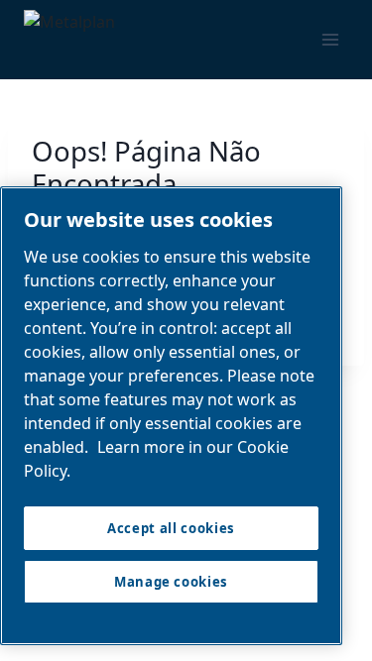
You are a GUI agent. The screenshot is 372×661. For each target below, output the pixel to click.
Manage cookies (171, 582)
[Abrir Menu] (329, 40)
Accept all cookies (171, 528)
